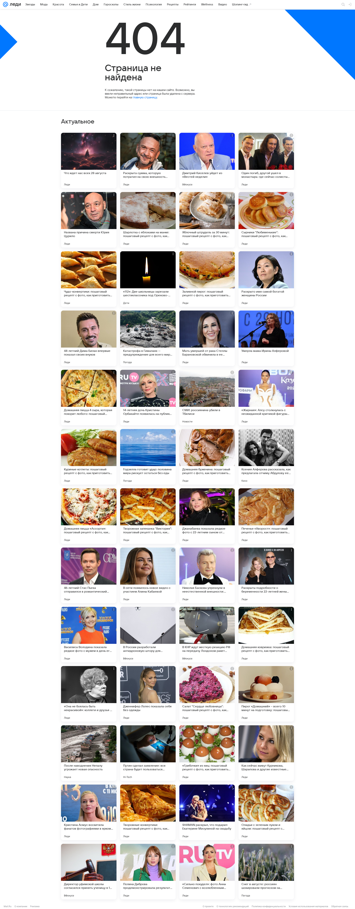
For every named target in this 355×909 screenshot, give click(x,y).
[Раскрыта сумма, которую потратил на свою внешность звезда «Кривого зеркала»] (148, 160)
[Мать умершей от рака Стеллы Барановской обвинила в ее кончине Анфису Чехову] (207, 338)
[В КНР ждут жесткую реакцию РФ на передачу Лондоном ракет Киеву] (207, 634)
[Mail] (5, 4)
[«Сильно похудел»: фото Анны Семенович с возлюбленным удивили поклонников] (207, 871)
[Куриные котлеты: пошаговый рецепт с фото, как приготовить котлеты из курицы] (88, 457)
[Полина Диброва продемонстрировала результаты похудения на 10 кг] (148, 871)
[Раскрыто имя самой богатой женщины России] (266, 279)
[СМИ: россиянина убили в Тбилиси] (207, 397)
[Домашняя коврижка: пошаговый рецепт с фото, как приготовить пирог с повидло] (266, 634)
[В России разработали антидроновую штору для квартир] (148, 634)
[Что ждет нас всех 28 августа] (88, 160)
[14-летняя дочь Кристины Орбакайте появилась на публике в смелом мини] (148, 397)
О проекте (208, 906)
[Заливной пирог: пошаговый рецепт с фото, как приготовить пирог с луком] (207, 279)
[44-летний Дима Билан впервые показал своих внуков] (88, 338)
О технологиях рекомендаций (233, 906)
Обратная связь (339, 906)
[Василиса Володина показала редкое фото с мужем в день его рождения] (88, 634)
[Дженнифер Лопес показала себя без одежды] (148, 694)
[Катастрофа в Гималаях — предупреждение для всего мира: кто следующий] (148, 338)
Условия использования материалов (308, 906)
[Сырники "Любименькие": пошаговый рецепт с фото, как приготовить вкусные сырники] (266, 220)
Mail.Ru (7, 906)
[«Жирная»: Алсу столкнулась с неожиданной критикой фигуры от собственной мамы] (266, 397)
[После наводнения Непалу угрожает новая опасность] (88, 753)
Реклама (35, 906)
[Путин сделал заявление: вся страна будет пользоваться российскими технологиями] (148, 753)
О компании (20, 906)
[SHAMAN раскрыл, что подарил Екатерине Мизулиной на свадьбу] (207, 812)
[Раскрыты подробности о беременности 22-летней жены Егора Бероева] (266, 575)
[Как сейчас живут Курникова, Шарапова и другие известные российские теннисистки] (266, 753)
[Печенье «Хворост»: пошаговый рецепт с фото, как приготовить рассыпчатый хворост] (266, 516)
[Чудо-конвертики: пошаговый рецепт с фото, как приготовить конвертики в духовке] (88, 279)
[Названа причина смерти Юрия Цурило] (88, 220)
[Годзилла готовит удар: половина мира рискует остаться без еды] (148, 457)
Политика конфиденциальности (269, 906)
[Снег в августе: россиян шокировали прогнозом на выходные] (266, 871)
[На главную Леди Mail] (14, 4)
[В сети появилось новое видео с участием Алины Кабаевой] (148, 575)
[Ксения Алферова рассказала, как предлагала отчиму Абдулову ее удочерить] (266, 457)
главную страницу (145, 97)
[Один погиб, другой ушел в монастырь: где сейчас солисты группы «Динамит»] (266, 160)
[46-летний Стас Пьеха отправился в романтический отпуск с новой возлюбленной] (88, 575)
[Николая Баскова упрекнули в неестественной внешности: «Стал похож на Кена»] (207, 575)
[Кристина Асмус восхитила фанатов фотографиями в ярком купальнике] (88, 812)
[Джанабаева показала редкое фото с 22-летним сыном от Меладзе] (207, 516)
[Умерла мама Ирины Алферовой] (266, 338)
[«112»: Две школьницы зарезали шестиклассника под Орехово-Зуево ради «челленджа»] (148, 279)
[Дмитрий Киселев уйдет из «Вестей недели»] (207, 160)
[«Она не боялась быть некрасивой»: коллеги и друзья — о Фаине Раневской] (88, 694)
